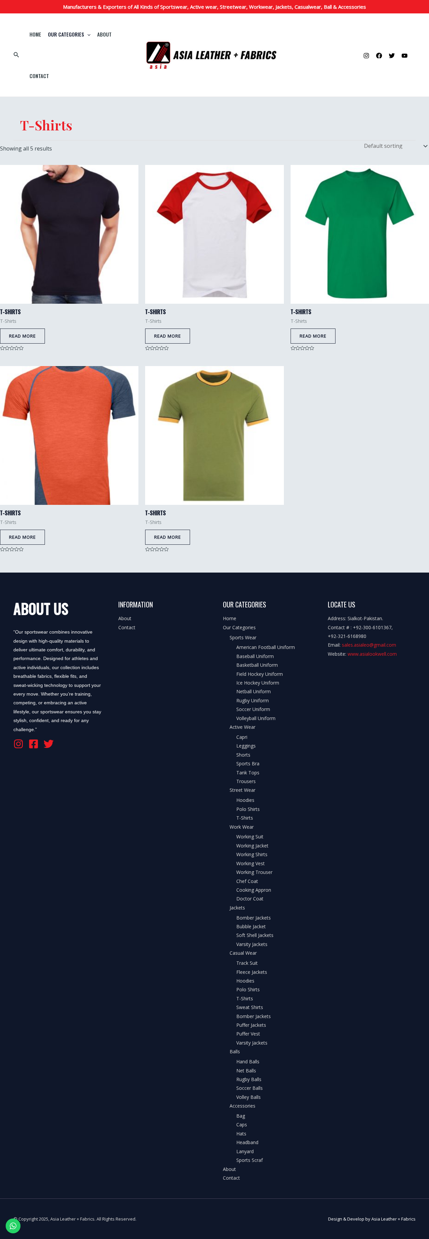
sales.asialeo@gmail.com (369, 645)
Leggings (246, 746)
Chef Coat (247, 881)
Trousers (246, 781)
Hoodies (245, 800)
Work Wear (242, 827)
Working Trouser (254, 872)
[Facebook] (379, 56)
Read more (22, 336)
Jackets (237, 907)
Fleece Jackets (251, 972)
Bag (240, 1116)
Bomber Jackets (253, 917)
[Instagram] (366, 56)
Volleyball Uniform (255, 718)
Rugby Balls (248, 1079)
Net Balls (246, 1070)
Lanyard (245, 1151)
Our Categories (66, 34)
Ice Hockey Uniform (257, 683)
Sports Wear (243, 637)
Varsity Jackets (251, 944)
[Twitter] (392, 56)
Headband (247, 1142)
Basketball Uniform (257, 665)
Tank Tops (247, 772)
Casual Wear (243, 953)
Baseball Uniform (255, 656)
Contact (39, 75)
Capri (241, 737)
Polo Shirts (248, 809)
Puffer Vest (248, 1033)
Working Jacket (252, 845)
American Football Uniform (265, 647)
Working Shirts (251, 854)
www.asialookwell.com (372, 654)
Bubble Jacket (251, 926)
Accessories (242, 1106)
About (104, 34)
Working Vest (250, 863)
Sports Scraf (249, 1160)
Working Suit (249, 836)
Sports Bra (247, 763)
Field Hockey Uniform (259, 674)
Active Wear (242, 727)
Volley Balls (248, 1097)
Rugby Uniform (252, 700)
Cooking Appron (253, 890)
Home (35, 34)
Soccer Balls (249, 1088)
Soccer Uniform (253, 709)
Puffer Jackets (251, 1025)
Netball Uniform (253, 691)
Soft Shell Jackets (254, 935)
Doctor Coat (249, 898)
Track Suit (247, 963)
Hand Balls (247, 1061)
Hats (241, 1133)
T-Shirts (244, 818)
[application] (87, 34)
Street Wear (242, 790)
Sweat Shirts (249, 1007)
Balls (235, 1051)
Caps (241, 1124)
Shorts (243, 755)
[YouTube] (405, 56)
